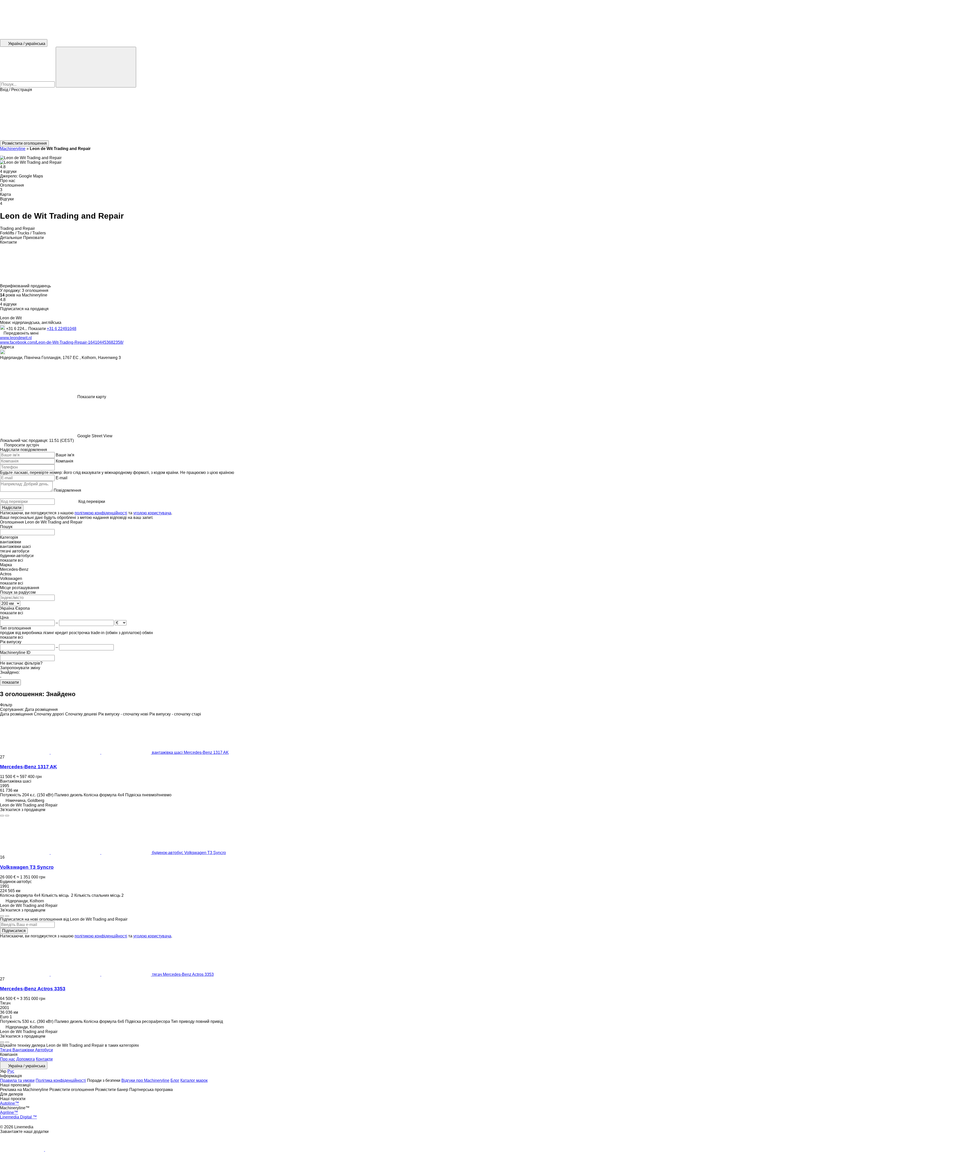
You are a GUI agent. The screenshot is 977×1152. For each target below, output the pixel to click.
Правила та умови (17, 1080)
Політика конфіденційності (61, 1080)
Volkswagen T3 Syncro (27, 867)
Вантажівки (23, 1050)
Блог (174, 1080)
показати (10, 682)
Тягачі (6, 1050)
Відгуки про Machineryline (145, 1080)
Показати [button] (37, 328)
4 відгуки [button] (8, 171)
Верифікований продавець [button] (26, 286)
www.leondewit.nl (16, 338)
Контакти (44, 1059)
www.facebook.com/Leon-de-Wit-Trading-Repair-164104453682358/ (61, 342)
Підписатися (14, 931)
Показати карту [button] (91, 397)
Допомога (25, 1059)
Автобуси (44, 1050)
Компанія (64, 461)
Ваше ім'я (65, 455)
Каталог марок (194, 1080)
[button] (488, 116)
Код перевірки (91, 501)
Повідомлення (67, 490)
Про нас (7, 1059)
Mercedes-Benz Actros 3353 (32, 988)
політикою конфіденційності (101, 513)
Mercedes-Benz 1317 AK (28, 766)
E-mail (61, 478)
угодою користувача (152, 513)
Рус (10, 1071)
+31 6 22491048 (61, 328)
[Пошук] (96, 67)
